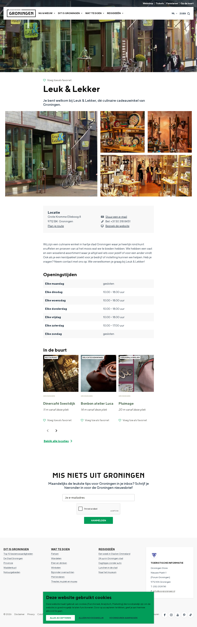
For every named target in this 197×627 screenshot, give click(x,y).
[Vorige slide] (47, 430)
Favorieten (172, 3)
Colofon (41, 614)
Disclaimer (19, 614)
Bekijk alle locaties (56, 441)
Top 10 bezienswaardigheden (18, 553)
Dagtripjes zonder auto (110, 563)
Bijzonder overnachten (62, 572)
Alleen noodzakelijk (91, 618)
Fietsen (55, 553)
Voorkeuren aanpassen (123, 618)
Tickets (160, 3)
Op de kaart (187, 3)
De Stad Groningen (13, 558)
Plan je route (56, 226)
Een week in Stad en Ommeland (114, 553)
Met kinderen (58, 576)
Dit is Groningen (16, 549)
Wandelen (56, 558)
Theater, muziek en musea (64, 581)
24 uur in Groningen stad (110, 558)
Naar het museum (107, 572)
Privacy (31, 614)
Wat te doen (60, 549)
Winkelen (56, 567)
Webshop (148, 3)
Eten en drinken (59, 563)
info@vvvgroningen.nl (164, 591)
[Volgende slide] (56, 430)
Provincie (8, 563)
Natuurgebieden (11, 572)
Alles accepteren (60, 618)
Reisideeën (106, 549)
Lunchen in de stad (107, 567)
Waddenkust (9, 567)
